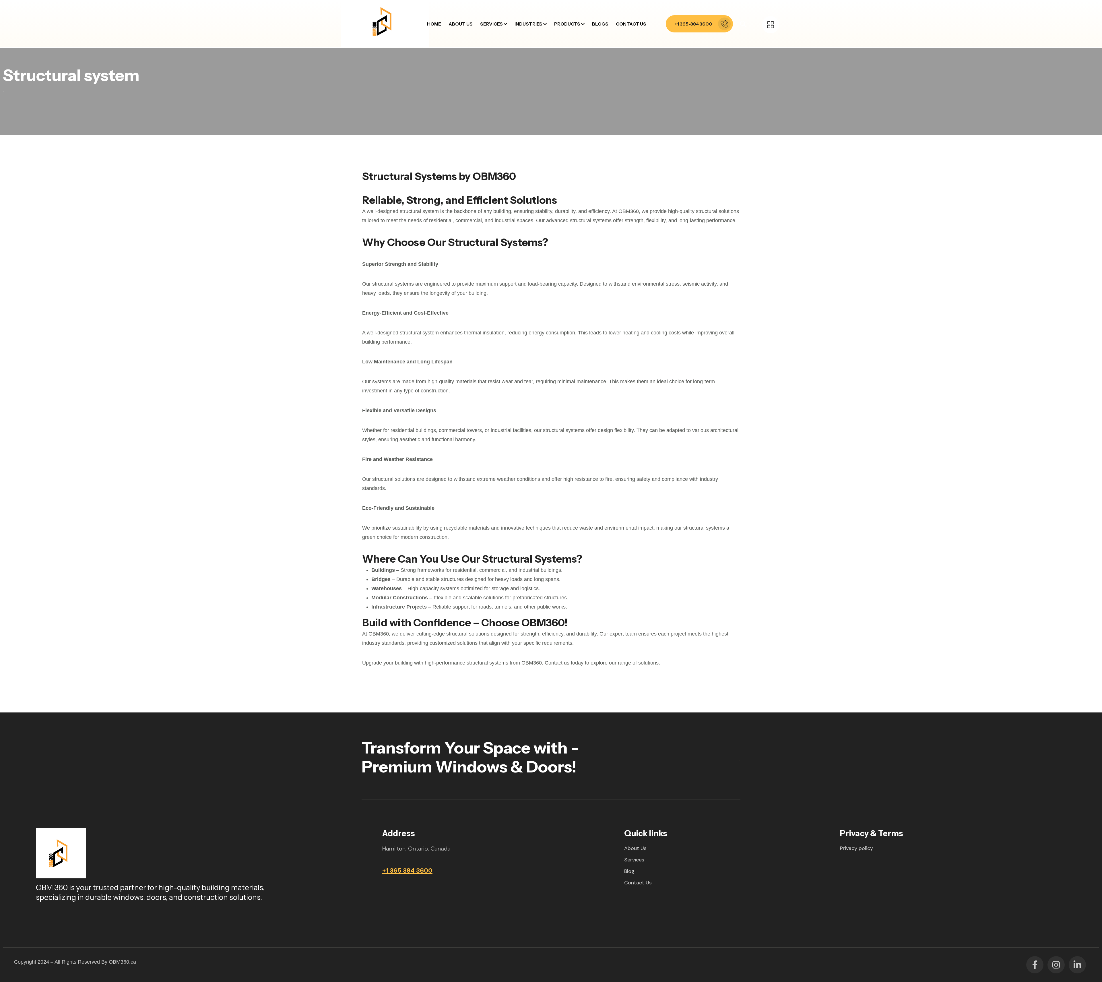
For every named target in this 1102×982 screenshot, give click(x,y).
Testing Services (504, 128)
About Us (461, 24)
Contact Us (631, 24)
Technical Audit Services (513, 142)
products (567, 24)
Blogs (600, 24)
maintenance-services (511, 40)
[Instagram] (1056, 964)
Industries (528, 24)
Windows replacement (512, 54)
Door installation (505, 69)
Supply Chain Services (511, 113)
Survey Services (504, 98)
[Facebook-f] (1034, 964)
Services (491, 24)
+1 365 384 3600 (407, 870)
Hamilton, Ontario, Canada (416, 848)
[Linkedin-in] (1077, 964)
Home (434, 24)
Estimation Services (508, 84)
